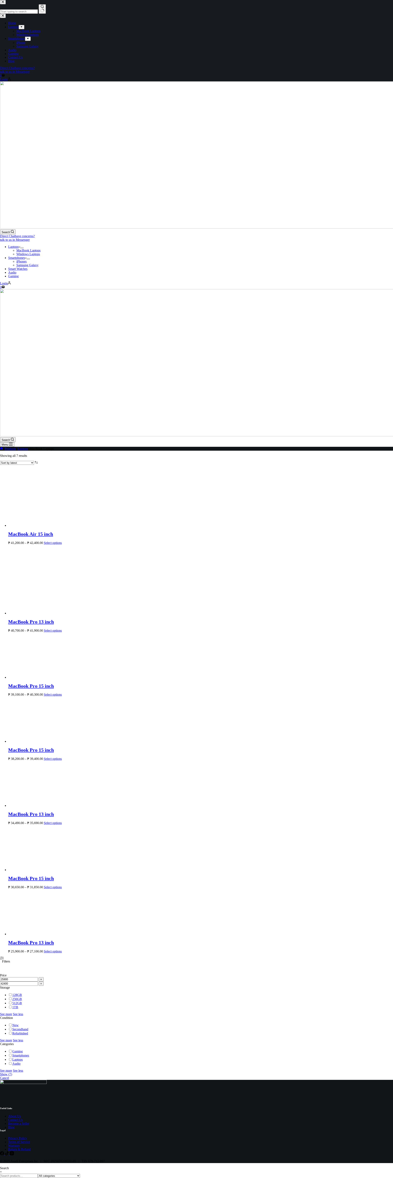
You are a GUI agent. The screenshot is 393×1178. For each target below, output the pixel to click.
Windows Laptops (28, 254)
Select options (53, 790)
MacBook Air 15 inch (30, 781)
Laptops (13, 246)
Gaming (13, 276)
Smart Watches (17, 269)
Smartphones (16, 257)
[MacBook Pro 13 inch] (39, 860)
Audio (12, 272)
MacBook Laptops (28, 250)
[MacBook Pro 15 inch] (39, 924)
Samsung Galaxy (27, 265)
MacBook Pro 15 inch (31, 933)
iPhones (21, 261)
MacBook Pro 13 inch (31, 869)
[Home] (1, 448)
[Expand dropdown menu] (22, 247)
